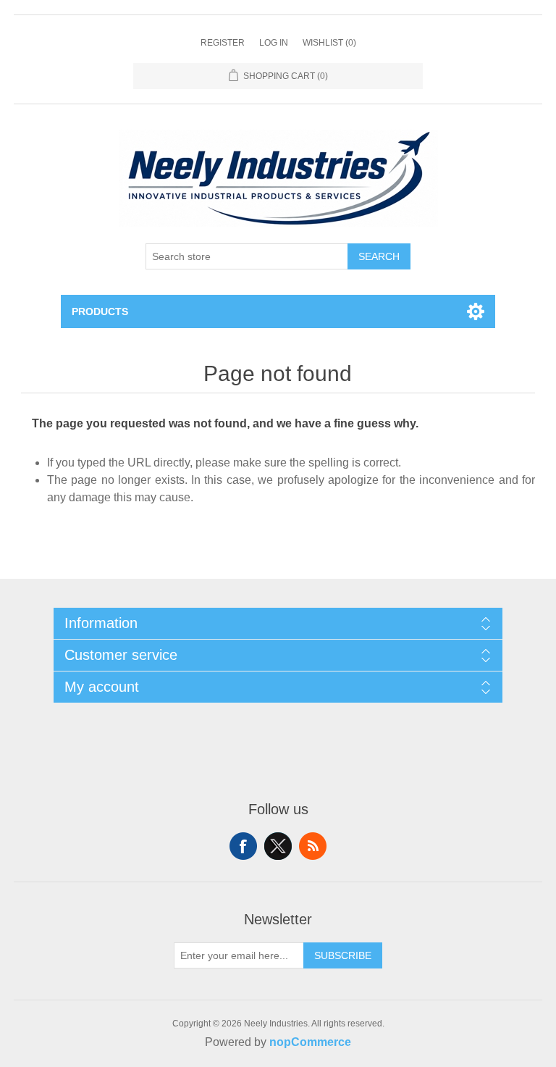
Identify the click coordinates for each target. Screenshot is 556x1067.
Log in (273, 43)
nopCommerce (310, 1042)
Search (379, 256)
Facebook (243, 846)
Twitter (278, 846)
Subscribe (342, 955)
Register (223, 43)
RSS (313, 846)
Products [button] (100, 311)
